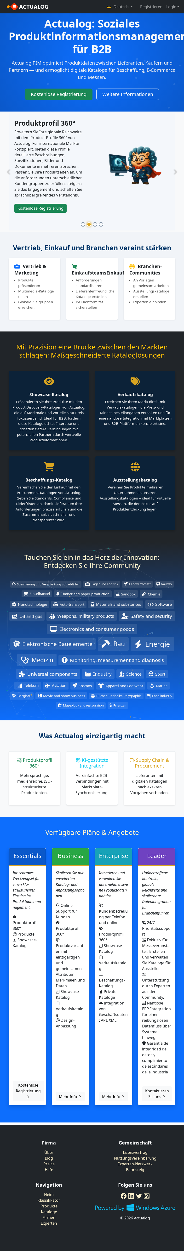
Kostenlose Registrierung (58, 94)
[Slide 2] (89, 224)
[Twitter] (139, 1196)
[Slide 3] (95, 224)
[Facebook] (123, 1196)
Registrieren (151, 6)
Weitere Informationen (127, 94)
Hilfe (49, 1169)
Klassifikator (49, 1200)
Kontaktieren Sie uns (157, 1093)
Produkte (49, 1206)
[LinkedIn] (131, 1196)
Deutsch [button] (121, 6)
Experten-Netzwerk (135, 1164)
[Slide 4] (101, 224)
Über (48, 1152)
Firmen (49, 1217)
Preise (49, 1164)
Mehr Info (68, 1096)
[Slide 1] (83, 224)
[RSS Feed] (147, 1196)
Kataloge (49, 1211)
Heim (49, 1194)
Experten (49, 1223)
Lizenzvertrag (135, 1152)
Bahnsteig (135, 1169)
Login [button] (171, 6)
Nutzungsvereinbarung (135, 1158)
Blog (49, 1158)
